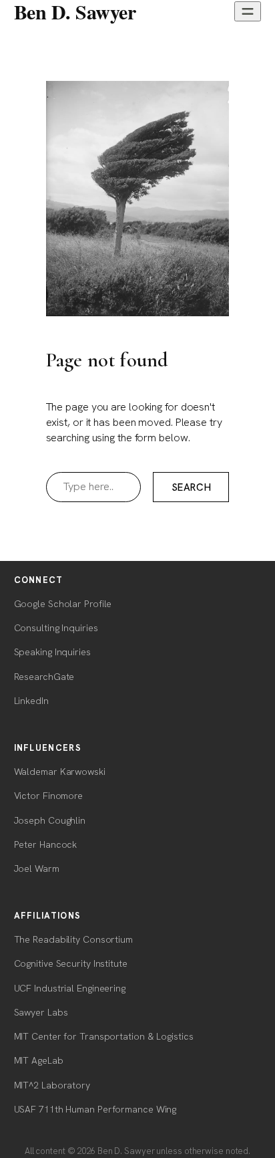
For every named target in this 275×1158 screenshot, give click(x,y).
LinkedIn (31, 701)
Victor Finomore (48, 796)
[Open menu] (247, 11)
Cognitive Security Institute (70, 963)
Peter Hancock (45, 844)
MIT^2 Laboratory (52, 1085)
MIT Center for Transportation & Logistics (104, 1036)
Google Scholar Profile (63, 604)
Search (192, 487)
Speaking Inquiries (52, 652)
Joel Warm (36, 868)
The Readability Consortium (73, 939)
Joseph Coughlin (50, 820)
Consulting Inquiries (56, 628)
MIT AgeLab (38, 1060)
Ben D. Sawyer (75, 11)
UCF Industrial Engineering (69, 988)
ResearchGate (44, 677)
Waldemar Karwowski (59, 772)
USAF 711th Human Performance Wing (95, 1109)
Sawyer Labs (41, 1012)
